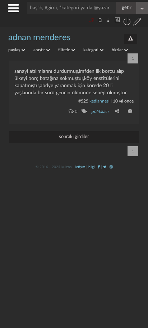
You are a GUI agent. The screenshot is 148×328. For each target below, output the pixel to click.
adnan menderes (39, 37)
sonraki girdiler (74, 136)
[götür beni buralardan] (135, 291)
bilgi (91, 167)
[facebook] (99, 167)
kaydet (127, 231)
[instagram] (111, 167)
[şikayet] (130, 111)
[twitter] (104, 167)
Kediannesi (99, 101)
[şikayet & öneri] (130, 39)
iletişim (80, 167)
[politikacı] (84, 111)
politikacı (99, 111)
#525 (83, 101)
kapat (102, 231)
